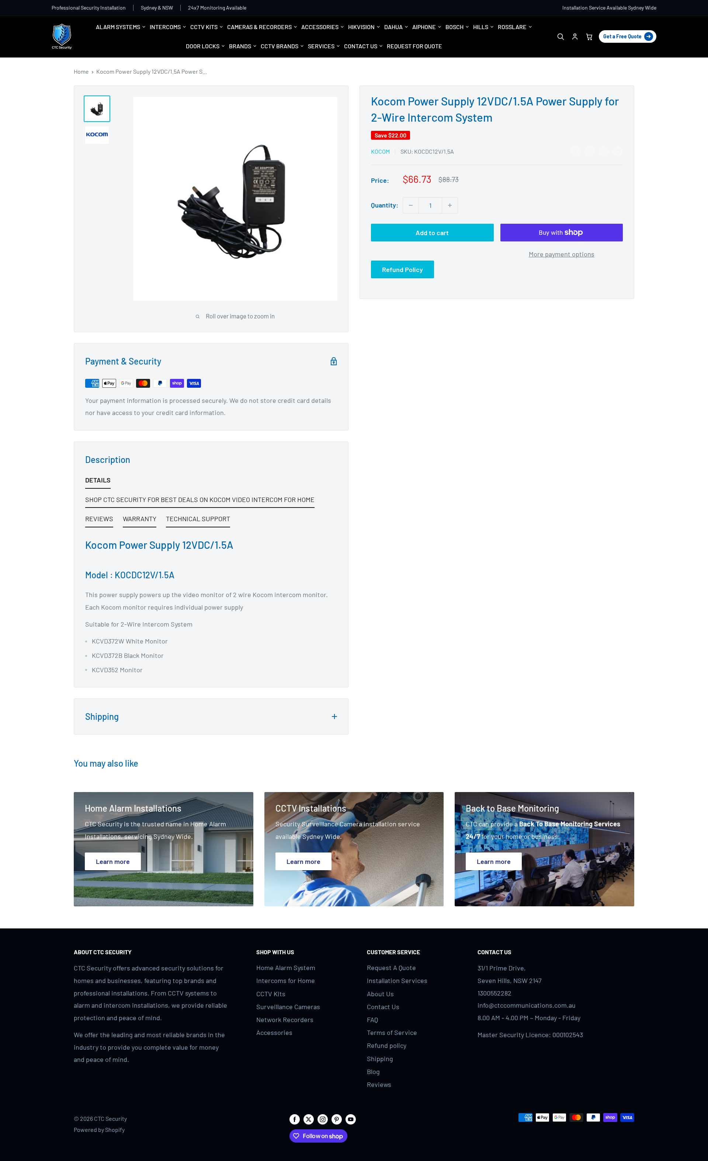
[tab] (98, 481)
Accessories (274, 1032)
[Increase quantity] (450, 205)
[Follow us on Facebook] (294, 1119)
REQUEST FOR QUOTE (414, 45)
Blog (373, 1071)
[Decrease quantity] (411, 205)
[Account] (574, 36)
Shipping (380, 1058)
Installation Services (397, 980)
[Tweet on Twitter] (603, 150)
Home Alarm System (285, 967)
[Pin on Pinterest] (589, 150)
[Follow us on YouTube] (351, 1119)
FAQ (372, 1019)
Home (81, 71)
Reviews (379, 1084)
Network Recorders (284, 1019)
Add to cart (432, 233)
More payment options (561, 254)
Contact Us (383, 1007)
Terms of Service (392, 1032)
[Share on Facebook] (575, 150)
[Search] (560, 36)
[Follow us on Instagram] (322, 1119)
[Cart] (589, 36)
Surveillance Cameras (288, 1007)
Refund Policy (402, 269)
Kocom (380, 151)
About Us (380, 994)
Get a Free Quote (622, 36)
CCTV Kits (270, 994)
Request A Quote (391, 967)
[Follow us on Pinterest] (337, 1119)
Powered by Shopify (99, 1129)
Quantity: (384, 205)
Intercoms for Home (285, 980)
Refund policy (386, 1045)
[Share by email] (617, 150)
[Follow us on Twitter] (308, 1119)
